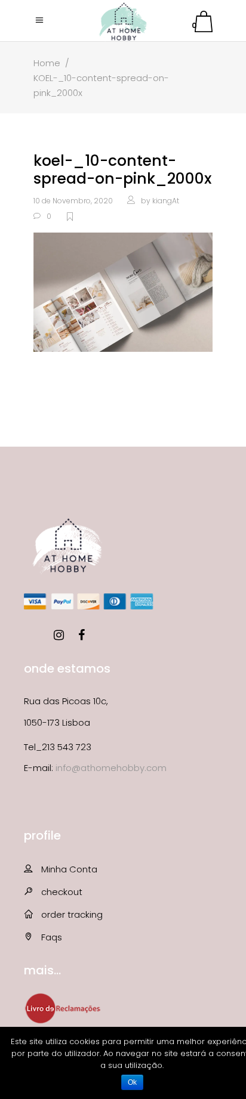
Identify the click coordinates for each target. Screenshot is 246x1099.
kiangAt (165, 201)
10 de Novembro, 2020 (73, 201)
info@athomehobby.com (111, 767)
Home (46, 63)
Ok (132, 1082)
